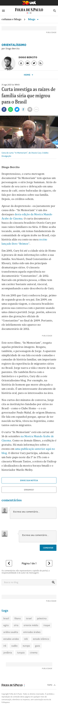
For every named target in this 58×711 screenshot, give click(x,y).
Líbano (17, 618)
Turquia (21, 652)
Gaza (37, 645)
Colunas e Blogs (11, 19)
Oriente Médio (31, 625)
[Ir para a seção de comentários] (29, 109)
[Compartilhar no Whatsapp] (10, 109)
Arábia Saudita (10, 632)
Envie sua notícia (29, 480)
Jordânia (7, 652)
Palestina (42, 618)
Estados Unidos (11, 639)
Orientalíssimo (14, 45)
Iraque (46, 625)
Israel (29, 618)
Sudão (14, 645)
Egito (6, 625)
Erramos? (29, 489)
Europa (26, 645)
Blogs (32, 19)
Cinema (33, 652)
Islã (26, 639)
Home (27, 74)
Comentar (48, 547)
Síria (16, 625)
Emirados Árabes (32, 632)
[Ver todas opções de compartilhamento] (23, 110)
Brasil (6, 618)
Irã (4, 645)
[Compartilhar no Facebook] (4, 109)
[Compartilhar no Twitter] (17, 109)
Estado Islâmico (41, 639)
